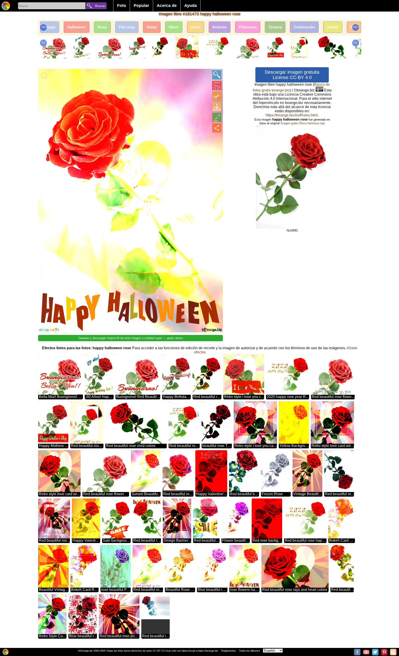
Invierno (219, 27)
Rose (102, 27)
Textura (275, 27)
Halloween (76, 27)
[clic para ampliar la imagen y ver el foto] (216, 74)
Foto (121, 5)
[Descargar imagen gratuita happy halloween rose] (216, 106)
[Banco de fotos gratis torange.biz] (6, 6)
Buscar (100, 6)
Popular (141, 5)
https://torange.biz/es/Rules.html (292, 115)
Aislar (152, 27)
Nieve (174, 27)
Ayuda (190, 5)
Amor (195, 27)
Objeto (333, 27)
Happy (49, 27)
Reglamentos (228, 650)
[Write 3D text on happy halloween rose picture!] (216, 85)
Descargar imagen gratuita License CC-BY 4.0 (292, 75)
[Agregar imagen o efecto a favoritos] (44, 74)
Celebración (304, 27)
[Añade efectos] (216, 117)
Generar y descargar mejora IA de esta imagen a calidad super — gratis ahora (131, 338)
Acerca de (167, 5)
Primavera (248, 27)
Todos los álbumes (249, 650)
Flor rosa (127, 27)
